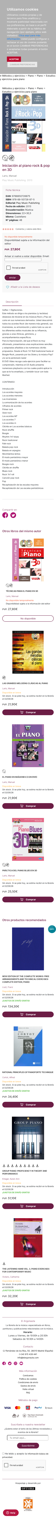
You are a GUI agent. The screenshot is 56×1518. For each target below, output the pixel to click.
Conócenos (28, 1375)
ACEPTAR (14, 59)
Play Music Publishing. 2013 (17, 180)
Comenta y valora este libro (28, 229)
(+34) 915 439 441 (28, 1354)
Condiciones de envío (28, 1382)
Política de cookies (28, 1379)
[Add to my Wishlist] (8, 287)
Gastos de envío (28, 1386)
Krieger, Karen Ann (11, 1179)
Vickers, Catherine (10, 1277)
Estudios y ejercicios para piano (19, 91)
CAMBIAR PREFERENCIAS (22, 64)
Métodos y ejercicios (13, 75)
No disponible (28, 618)
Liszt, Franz (7, 987)
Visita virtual (28, 1389)
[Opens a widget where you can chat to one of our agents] (11, 1513)
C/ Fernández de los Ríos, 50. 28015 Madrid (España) (28, 1351)
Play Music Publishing (28, 202)
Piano (31, 75)
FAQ (28, 1392)
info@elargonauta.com (28, 1357)
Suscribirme (28, 1445)
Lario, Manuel (12, 596)
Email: (46, 256)
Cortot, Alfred (8, 1077)
